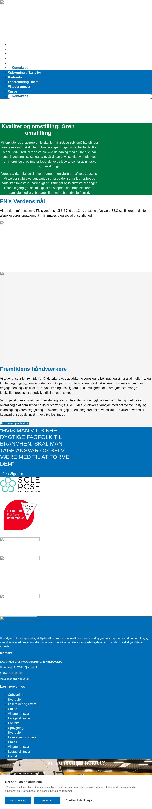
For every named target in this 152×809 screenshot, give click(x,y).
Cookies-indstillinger (79, 800)
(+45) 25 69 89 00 (11, 673)
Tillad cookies (18, 800)
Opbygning (15, 694)
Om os (13, 63)
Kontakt (13, 723)
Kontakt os (20, 67)
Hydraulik (15, 49)
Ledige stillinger (19, 718)
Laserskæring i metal (23, 53)
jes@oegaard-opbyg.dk (14, 678)
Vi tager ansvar (19, 58)
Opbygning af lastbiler (24, 44)
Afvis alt (47, 800)
